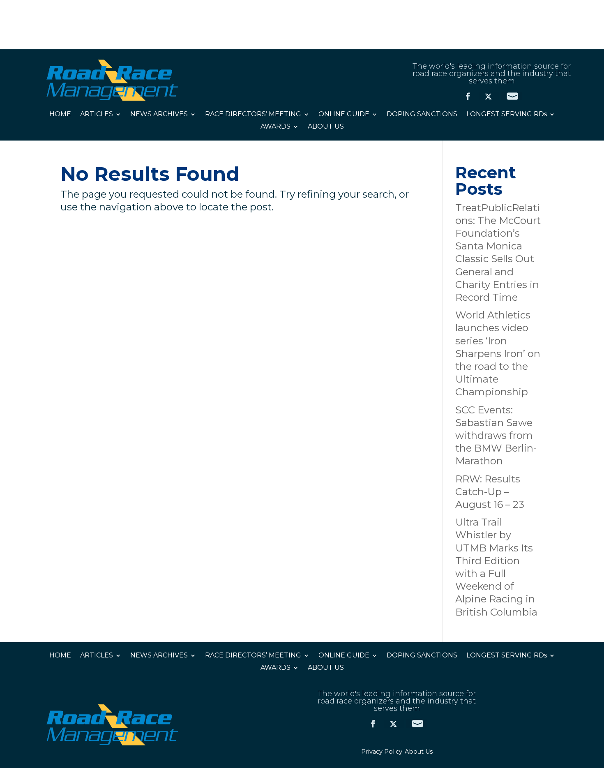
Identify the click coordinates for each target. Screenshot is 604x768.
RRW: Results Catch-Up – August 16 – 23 (489, 491)
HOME (60, 114)
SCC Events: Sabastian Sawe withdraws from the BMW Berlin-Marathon (496, 435)
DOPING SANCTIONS (422, 114)
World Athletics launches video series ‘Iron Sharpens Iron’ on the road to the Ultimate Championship (497, 353)
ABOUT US (326, 127)
